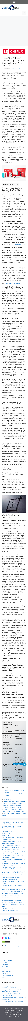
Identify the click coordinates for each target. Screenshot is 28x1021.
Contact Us (5, 964)
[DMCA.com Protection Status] (6, 942)
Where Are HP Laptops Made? (10, 910)
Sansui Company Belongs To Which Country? (13, 889)
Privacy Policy (5, 966)
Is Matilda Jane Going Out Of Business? (12, 900)
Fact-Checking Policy (7, 975)
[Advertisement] (14, 30)
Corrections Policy (6, 971)
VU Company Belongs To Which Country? (13, 893)
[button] (20, 13)
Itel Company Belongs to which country (12, 891)
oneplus (14, 801)
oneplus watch (12, 807)
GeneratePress (21, 1019)
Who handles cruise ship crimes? (10, 849)
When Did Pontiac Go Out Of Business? (12, 898)
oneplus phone (14, 805)
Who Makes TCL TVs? (7, 908)
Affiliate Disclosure (7, 969)
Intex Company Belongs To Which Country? (13, 895)
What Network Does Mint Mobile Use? (12, 875)
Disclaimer (4, 962)
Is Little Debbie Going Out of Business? (12, 902)
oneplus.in (19, 807)
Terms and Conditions (7, 960)
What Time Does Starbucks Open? (11, 877)
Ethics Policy (5, 973)
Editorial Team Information (9, 977)
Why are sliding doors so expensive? (11, 845)
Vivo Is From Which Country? (12, 283)
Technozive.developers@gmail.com (14, 946)
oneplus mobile (16, 803)
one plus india (7, 801)
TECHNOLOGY (7, 799)
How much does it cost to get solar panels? (13, 847)
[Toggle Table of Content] (16, 184)
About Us (4, 956)
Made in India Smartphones (18, 244)
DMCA (3, 958)
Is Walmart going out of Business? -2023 (13, 879)
